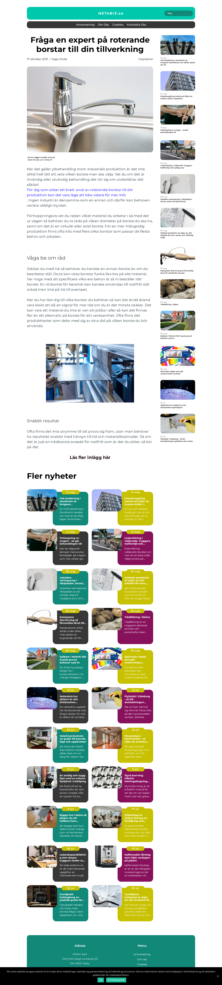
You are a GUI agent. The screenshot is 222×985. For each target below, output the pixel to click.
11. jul (135, 769)
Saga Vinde (59, 59)
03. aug (135, 650)
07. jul (135, 808)
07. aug (135, 571)
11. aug (71, 531)
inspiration (145, 59)
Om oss (103, 24)
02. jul (135, 888)
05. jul (70, 848)
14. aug (135, 492)
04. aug (70, 650)
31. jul (70, 690)
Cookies (117, 24)
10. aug (135, 531)
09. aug (70, 571)
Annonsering (85, 24)
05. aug (135, 610)
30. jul (70, 729)
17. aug (70, 492)
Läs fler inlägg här (90, 457)
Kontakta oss (136, 24)
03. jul (135, 848)
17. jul (70, 769)
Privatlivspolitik (116, 980)
